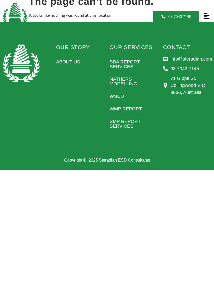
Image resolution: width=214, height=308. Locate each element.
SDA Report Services (125, 64)
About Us (68, 61)
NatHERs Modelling (123, 81)
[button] (206, 16)
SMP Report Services (125, 124)
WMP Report (126, 108)
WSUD (117, 96)
